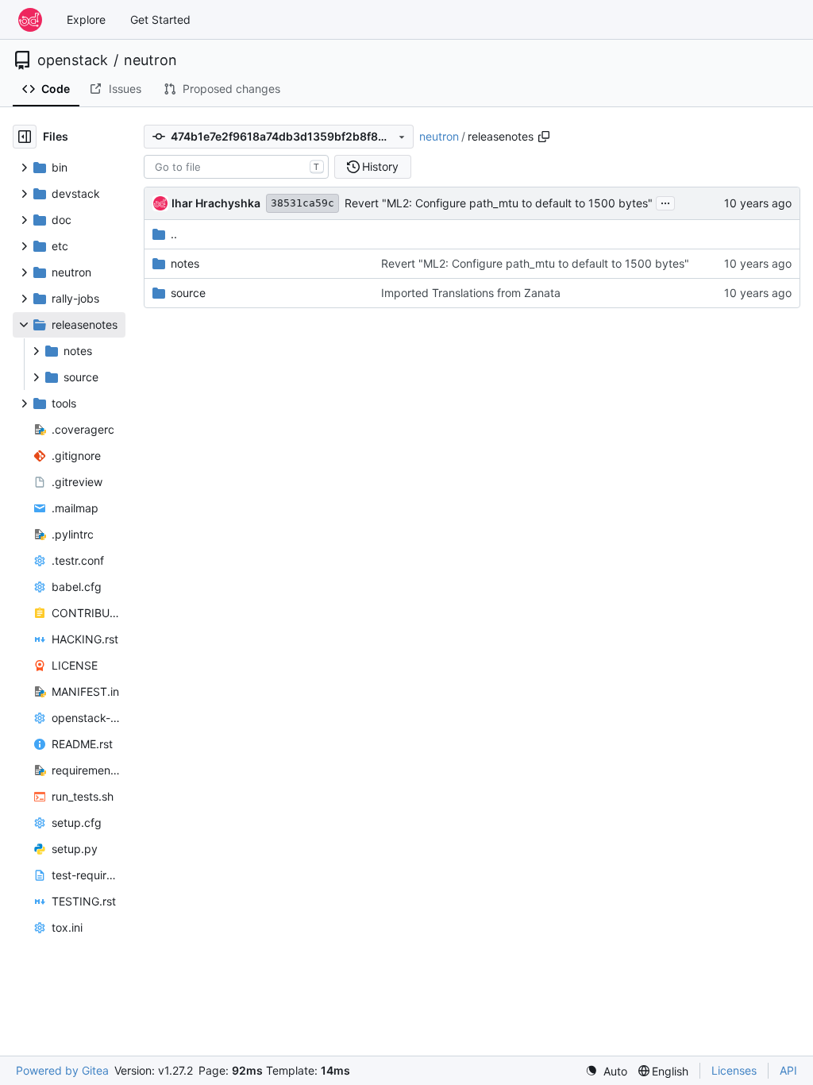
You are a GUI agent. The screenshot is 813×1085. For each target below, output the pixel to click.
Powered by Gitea (62, 1070)
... (665, 201)
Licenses (734, 1070)
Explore (86, 19)
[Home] (30, 20)
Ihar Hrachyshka (215, 203)
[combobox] (236, 167)
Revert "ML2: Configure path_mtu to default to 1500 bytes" (499, 203)
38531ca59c (302, 203)
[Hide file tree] (25, 137)
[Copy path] (543, 136)
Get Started (160, 19)
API (788, 1070)
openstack (72, 60)
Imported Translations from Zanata (471, 292)
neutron (150, 60)
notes (185, 263)
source (188, 292)
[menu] (606, 1071)
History (380, 166)
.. (174, 234)
